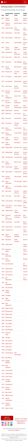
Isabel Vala (17, 38)
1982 (2, 235)
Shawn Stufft (9, 210)
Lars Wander (9, 81)
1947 (2, 347)
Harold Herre (9, 287)
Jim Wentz (8, 295)
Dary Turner (8, 272)
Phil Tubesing (18, 201)
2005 (2, 123)
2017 (2, 67)
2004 (2, 128)
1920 (2, 408)
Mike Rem (8, 113)
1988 (2, 205)
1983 (2, 230)
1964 (2, 311)
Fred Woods (8, 384)
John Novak (17, 113)
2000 (2, 147)
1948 (2, 343)
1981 (2, 239)
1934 (2, 361)
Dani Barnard (9, 157)
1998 (2, 157)
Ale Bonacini (8, 33)
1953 (2, 326)
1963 (2, 314)
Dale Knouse (8, 373)
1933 (2, 365)
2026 (2, 23)
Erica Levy (8, 196)
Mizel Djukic (8, 110)
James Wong (8, 38)
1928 (2, 379)
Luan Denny (8, 222)
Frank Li (7, 42)
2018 (2, 62)
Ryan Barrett (17, 67)
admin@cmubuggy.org (14, 430)
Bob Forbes (8, 317)
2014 (2, 81)
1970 (2, 287)
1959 (2, 320)
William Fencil (9, 395)
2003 (2, 133)
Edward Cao (8, 72)
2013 (2, 86)
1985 (2, 222)
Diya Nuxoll (8, 52)
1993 (2, 181)
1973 (2, 275)
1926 (2, 387)
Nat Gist (16, 110)
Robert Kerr (8, 343)
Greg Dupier (8, 167)
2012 (2, 91)
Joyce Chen (8, 57)
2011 (2, 96)
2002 (2, 138)
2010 (2, 101)
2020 (2, 52)
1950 (2, 337)
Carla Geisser (18, 128)
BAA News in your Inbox (21, 420)
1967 (2, 298)
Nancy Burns (9, 227)
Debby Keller (9, 147)
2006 (2, 118)
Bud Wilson (8, 357)
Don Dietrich (9, 275)
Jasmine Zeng (18, 23)
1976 (2, 264)
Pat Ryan (7, 337)
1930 (2, 376)
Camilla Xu (8, 62)
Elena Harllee (9, 28)
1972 (2, 278)
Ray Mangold (9, 329)
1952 (2, 329)
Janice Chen (17, 96)
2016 (2, 72)
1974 (2, 272)
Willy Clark (17, 57)
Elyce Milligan (18, 62)
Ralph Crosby (9, 408)
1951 (2, 332)
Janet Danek (8, 244)
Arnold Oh (8, 118)
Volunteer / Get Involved (21, 418)
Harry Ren (17, 33)
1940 (2, 357)
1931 (2, 373)
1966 (2, 303)
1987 (2, 210)
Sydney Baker (18, 42)
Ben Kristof (8, 392)
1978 (2, 254)
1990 (2, 196)
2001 (2, 142)
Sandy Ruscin (9, 230)
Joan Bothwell (9, 264)
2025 (2, 28)
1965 (2, 308)
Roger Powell (9, 308)
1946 (2, 350)
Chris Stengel (18, 181)
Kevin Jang (17, 91)
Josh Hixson (8, 86)
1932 (2, 370)
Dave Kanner (9, 268)
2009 (2, 105)
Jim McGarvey (9, 353)
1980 (2, 244)
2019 (2, 57)
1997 (2, 162)
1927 (2, 384)
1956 (2, 323)
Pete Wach (17, 142)
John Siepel (8, 350)
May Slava (8, 239)
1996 (2, 167)
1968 (2, 295)
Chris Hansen (9, 201)
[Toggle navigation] (25, 2)
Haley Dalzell (17, 76)
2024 (2, 33)
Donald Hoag (18, 157)
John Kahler (8, 320)
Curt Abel (16, 222)
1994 (2, 176)
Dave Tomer (8, 376)
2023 (2, 38)
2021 (2, 47)
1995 (2, 172)
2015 (2, 76)
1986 (2, 215)
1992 (2, 186)
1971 (2, 283)
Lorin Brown (8, 370)
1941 (2, 353)
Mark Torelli (17, 162)
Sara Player (8, 123)
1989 (2, 201)
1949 (2, 340)
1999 (2, 152)
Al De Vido (8, 326)
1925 (2, 392)
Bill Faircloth (8, 311)
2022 (2, 42)
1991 (2, 191)
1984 (2, 227)
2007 (2, 113)
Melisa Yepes (18, 81)
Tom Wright (8, 323)
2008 (2, 110)
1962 (2, 317)
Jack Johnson (9, 340)
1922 (2, 403)
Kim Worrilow (18, 147)
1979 (2, 249)
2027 (2, 18)
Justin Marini (17, 118)
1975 (2, 268)
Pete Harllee (8, 172)
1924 (2, 395)
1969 (2, 290)
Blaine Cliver (8, 314)
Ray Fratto (8, 191)
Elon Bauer (8, 76)
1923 (2, 398)
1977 (2, 259)
